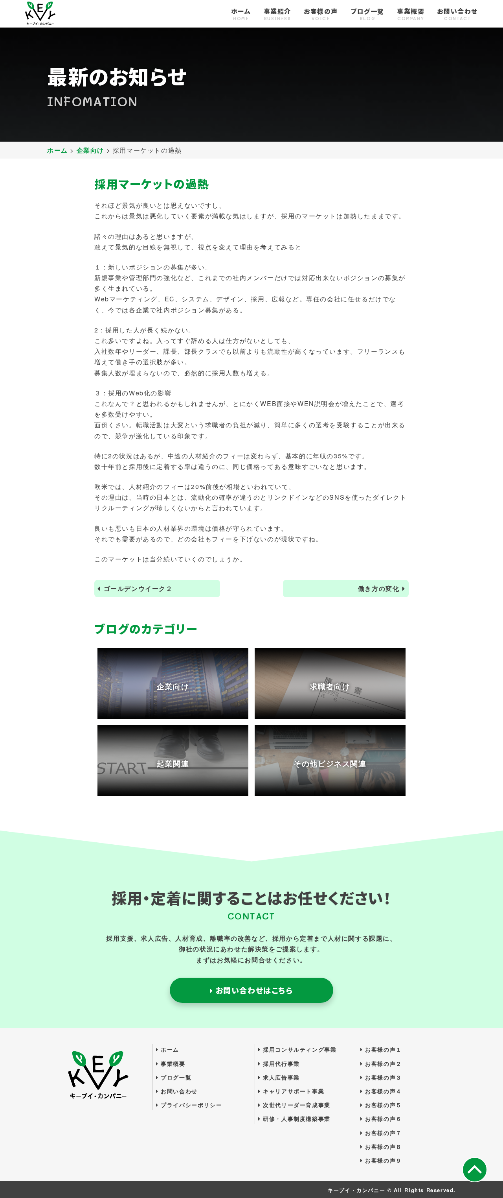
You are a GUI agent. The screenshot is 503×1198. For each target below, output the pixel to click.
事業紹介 (277, 14)
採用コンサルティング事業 (298, 1049)
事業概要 (410, 14)
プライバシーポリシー (190, 1105)
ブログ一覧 (367, 14)
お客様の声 (321, 14)
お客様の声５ (382, 1105)
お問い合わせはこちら (253, 990)
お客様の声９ (382, 1160)
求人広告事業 (280, 1077)
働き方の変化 (379, 588)
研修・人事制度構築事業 (295, 1118)
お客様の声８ (382, 1146)
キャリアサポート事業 (292, 1091)
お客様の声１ (382, 1049)
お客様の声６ (382, 1118)
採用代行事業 (280, 1063)
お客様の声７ (382, 1133)
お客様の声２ (382, 1063)
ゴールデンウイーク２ (138, 588)
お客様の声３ (382, 1077)
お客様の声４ (382, 1091)
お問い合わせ (457, 14)
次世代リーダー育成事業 (295, 1105)
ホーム (241, 14)
